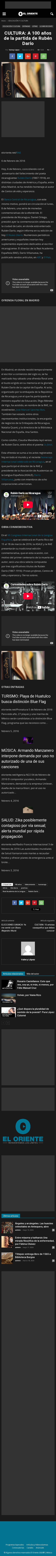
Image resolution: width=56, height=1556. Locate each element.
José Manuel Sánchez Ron (30, 409)
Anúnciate (40, 1548)
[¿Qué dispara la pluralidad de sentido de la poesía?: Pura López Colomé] (8, 1012)
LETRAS (34, 26)
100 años (18, 884)
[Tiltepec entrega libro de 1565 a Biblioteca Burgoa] (7, 1258)
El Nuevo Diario (14, 235)
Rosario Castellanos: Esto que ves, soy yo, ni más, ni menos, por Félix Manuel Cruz (35, 984)
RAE (19, 152)
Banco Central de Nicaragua (20, 199)
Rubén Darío (24, 178)
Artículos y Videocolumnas (37, 1545)
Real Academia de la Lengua (14, 891)
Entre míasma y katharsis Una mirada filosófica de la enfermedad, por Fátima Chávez (34, 1240)
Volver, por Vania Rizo (29, 995)
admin (18, 1230)
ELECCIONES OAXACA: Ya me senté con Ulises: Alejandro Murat (13, 927)
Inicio (3, 21)
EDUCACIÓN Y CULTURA (11, 26)
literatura (14, 888)
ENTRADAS (26, 26)
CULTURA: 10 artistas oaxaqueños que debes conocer (44, 927)
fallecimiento (30, 884)
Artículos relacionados (13, 974)
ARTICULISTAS (7, 988)
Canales (30, 1548)
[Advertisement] (28, 5)
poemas (24, 888)
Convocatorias (18, 1548)
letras (5, 888)
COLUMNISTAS (7, 1002)
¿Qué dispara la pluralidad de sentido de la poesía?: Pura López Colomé (35, 1012)
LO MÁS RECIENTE (46, 26)
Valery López (14, 50)
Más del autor (33, 974)
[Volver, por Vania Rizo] (8, 998)
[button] (52, 14)
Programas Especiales (15, 1545)
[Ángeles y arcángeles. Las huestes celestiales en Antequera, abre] (7, 1227)
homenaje (42, 884)
